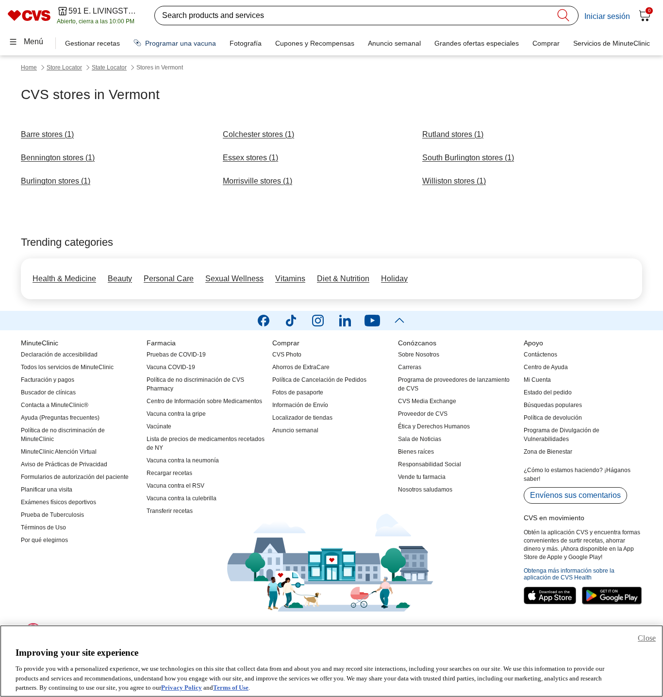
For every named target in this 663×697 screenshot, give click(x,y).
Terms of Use (231, 687)
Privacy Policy (181, 687)
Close (647, 638)
